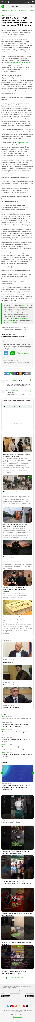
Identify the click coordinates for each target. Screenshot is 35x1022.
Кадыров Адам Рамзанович (12, 685)
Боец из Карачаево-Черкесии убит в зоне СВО (16, 719)
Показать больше (17, 978)
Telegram (7, 312)
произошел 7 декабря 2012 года (19, 62)
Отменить (18, 428)
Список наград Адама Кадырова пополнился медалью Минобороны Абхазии (14, 589)
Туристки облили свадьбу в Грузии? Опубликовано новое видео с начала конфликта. (17, 882)
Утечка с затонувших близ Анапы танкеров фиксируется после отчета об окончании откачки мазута (16, 787)
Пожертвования (30, 993)
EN (5, 1)
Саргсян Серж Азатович (11, 707)
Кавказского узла (23, 142)
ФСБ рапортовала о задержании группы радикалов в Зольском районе (14, 725)
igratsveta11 (16, 390)
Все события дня (28, 759)
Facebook (11, 318)
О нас (2, 993)
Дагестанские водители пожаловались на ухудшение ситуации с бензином (16, 525)
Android (22, 305)
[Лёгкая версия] (9, 2)
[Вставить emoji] (19, 406)
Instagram (18, 318)
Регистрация (18, 423)
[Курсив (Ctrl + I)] (8, 406)
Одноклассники (8, 320)
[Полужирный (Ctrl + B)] (4, 406)
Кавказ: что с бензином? (10, 10)
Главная (3, 12)
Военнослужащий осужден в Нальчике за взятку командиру (17, 755)
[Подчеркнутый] (11, 406)
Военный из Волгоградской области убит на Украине (15, 740)
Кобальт (15, 380)
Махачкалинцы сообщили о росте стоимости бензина (14, 493)
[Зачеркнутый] (15, 406)
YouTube (14, 322)
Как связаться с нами (15, 993)
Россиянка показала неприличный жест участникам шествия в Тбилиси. (14, 972)
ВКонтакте (25, 318)
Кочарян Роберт (8, 662)
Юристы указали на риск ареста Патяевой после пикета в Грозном (17, 455)
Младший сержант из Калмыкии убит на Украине (14, 733)
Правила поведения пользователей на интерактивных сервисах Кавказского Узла (17, 1011)
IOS (27, 305)
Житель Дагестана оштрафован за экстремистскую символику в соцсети (14, 748)
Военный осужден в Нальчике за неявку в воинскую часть (17, 558)
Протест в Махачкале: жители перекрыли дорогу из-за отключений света (15, 852)
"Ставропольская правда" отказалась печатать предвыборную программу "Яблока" (15, 619)
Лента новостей (11, 12)
